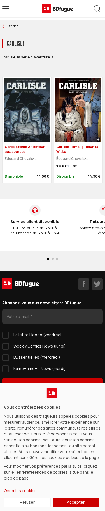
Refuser (27, 502)
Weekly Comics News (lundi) (39, 346)
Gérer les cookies (20, 490)
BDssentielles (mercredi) (36, 357)
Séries (13, 26)
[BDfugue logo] (57, 8)
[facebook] (83, 284)
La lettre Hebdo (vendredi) (38, 334)
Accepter (76, 502)
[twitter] (97, 284)
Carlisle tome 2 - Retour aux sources (25, 149)
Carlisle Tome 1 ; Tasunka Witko (77, 149)
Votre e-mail (18, 316)
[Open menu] (5, 8)
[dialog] (52, 447)
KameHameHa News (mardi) (39, 368)
